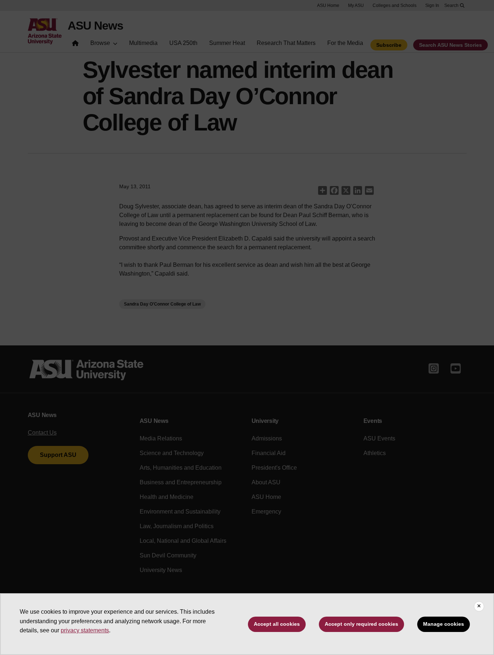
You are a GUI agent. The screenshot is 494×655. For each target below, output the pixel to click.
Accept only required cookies (361, 624)
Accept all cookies (277, 624)
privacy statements (85, 630)
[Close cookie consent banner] (479, 606)
